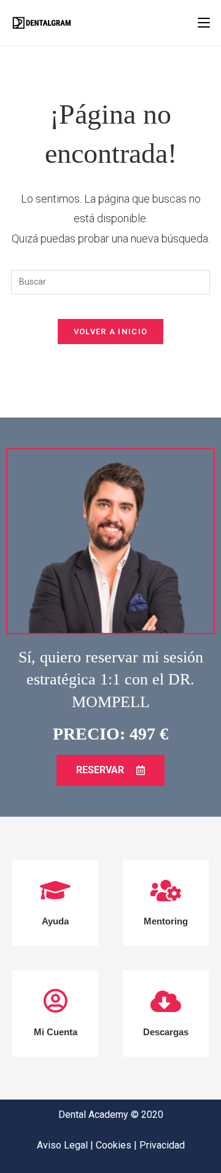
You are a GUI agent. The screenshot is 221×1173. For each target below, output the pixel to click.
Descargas (165, 1032)
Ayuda (55, 921)
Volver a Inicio (111, 331)
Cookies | (117, 1145)
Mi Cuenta (55, 1032)
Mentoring (166, 921)
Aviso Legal (63, 1145)
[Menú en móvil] (204, 22)
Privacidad (162, 1145)
